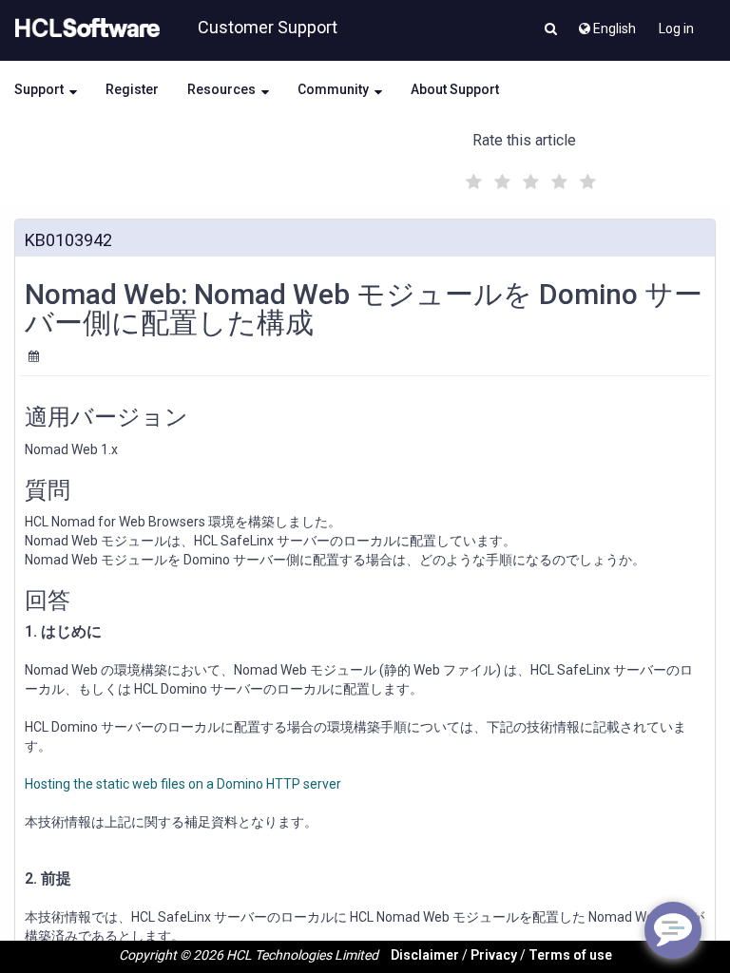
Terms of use (570, 955)
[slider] (528, 179)
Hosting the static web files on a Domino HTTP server (183, 784)
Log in (676, 28)
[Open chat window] (672, 930)
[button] (551, 30)
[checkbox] (471, 176)
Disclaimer (425, 955)
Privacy (494, 955)
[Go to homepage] (83, 28)
